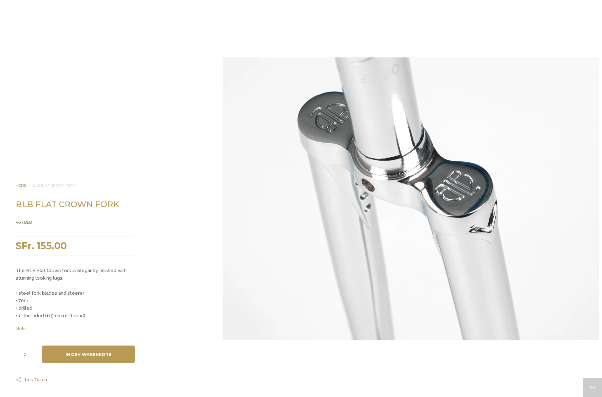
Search (309, 81)
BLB (28, 222)
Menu (275, 81)
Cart (326, 81)
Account (292, 81)
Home (21, 185)
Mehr (21, 329)
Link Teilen (36, 379)
